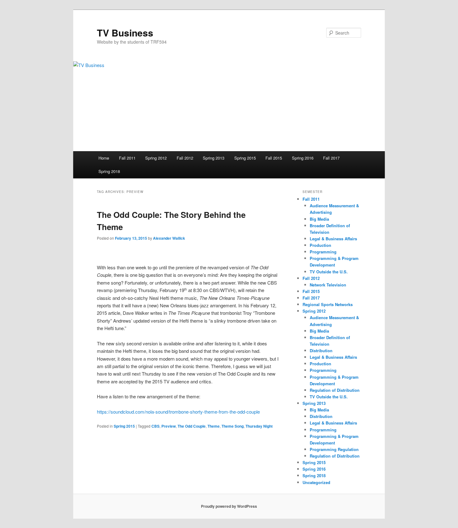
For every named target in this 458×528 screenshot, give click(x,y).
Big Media (319, 219)
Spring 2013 (213, 158)
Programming (323, 252)
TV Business (125, 32)
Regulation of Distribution (335, 390)
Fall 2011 (127, 158)
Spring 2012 (156, 158)
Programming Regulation (334, 449)
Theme (214, 426)
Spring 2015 (245, 158)
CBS (155, 426)
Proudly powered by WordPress (229, 506)
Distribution (321, 350)
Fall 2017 (331, 158)
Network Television (328, 285)
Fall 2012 (185, 158)
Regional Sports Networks (328, 304)
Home (103, 158)
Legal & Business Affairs (333, 239)
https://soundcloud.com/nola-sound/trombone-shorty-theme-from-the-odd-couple (178, 411)
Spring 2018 (109, 171)
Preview (168, 426)
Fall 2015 (273, 158)
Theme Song (233, 426)
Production (320, 245)
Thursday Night (259, 426)
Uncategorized (316, 482)
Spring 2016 (302, 158)
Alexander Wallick (169, 238)
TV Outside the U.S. (329, 272)
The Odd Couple (192, 426)
